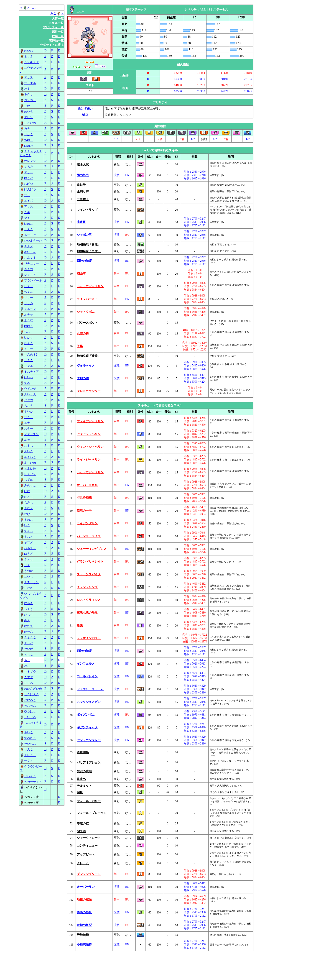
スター (28, 428)
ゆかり (28, 337)
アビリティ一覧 (53, 27)
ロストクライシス (89, 599)
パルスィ (30, 548)
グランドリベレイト (90, 561)
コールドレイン (87, 676)
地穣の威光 (84, 899)
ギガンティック (87, 727)
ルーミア (30, 235)
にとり (28, 497)
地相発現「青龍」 (89, 244)
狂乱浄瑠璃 (84, 497)
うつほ (28, 571)
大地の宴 (83, 378)
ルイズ (28, 200)
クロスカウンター (89, 391)
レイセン (30, 474)
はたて (28, 626)
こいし (28, 576)
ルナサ (28, 314)
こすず (28, 677)
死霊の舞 (83, 333)
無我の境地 (84, 771)
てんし (28, 531)
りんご (28, 749)
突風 (80, 792)
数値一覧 (58, 36)
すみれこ (30, 738)
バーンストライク (89, 536)
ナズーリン (31, 582)
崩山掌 (81, 273)
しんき (28, 229)
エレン (28, 117)
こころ (28, 683)
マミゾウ (30, 671)
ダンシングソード (89, 874)
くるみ (28, 166)
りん (27, 565)
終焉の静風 (84, 912)
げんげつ (30, 189)
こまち (28, 445)
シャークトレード (89, 837)
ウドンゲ (30, 388)
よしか (28, 643)
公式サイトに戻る (52, 44)
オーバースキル (87, 485)
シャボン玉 (84, 234)
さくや (28, 269)
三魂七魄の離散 (87, 612)
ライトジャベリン (89, 459)
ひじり (28, 614)
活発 (85, 115)
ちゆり (28, 140)
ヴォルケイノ (86, 365)
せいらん (30, 743)
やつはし (30, 711)
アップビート (86, 854)
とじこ (28, 654)
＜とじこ (28, 7)
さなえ (28, 508)
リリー (28, 297)
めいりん (30, 252)
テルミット (84, 785)
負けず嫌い (85, 108)
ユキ (27, 212)
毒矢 (80, 625)
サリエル (30, 83)
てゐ (27, 383)
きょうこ (30, 637)
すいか (28, 411)
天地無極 (83, 934)
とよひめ (30, 468)
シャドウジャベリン (90, 286)
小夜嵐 (81, 222)
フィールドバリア (89, 801)
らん (27, 331)
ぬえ (27, 620)
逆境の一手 (84, 510)
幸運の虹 (83, 823)
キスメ (28, 536)
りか (27, 105)
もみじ (28, 502)
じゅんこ (30, 776)
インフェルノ (86, 663)
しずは (28, 479)
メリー (28, 348)
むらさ (28, 603)
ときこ (28, 360)
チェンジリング (87, 587)
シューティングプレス (92, 548)
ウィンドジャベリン (90, 446)
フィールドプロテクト (92, 813)
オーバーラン (86, 886)
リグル (28, 366)
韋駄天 (81, 185)
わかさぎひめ (33, 688)
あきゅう (30, 457)
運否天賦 (83, 164)
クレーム (83, 863)
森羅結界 (83, 752)
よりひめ (30, 462)
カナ (27, 128)
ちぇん (28, 292)
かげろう (30, 700)
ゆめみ (28, 145)
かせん (28, 631)
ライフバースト (87, 299)
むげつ (28, 183)
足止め (81, 779)
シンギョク (31, 62)
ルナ (27, 423)
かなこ (28, 514)
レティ (28, 286)
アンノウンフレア (89, 740)
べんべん (30, 705)
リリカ (28, 303)
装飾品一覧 (56, 40)
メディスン (31, 434)
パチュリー (31, 263)
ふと (27, 660)
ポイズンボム (86, 714)
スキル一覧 (56, 23)
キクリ (28, 94)
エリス (28, 77)
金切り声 (83, 191)
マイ (27, 218)
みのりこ (30, 485)
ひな (27, 491)
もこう (28, 405)
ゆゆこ (28, 326)
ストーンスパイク (89, 574)
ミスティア (31, 371)
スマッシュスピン (89, 701)
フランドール (33, 280)
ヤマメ (28, 542)
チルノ (28, 246)
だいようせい (33, 240)
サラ (27, 195)
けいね (28, 377)
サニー (28, 417)
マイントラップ (87, 209)
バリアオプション (89, 762)
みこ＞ (57, 13)
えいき (28, 451)
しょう (28, 609)
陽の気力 (83, 175)
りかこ (28, 134)
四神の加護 (84, 260)
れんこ (28, 343)
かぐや (28, 400)
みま (27, 88)
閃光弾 (81, 831)
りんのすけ (31, 354)
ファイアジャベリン (90, 421)
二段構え (83, 199)
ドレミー (30, 755)
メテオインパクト (89, 638)
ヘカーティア (33, 781)
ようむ (28, 320)
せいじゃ (30, 717)
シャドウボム (86, 311)
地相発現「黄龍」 (89, 356)
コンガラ (30, 100)
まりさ (28, 56)
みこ (27, 665)
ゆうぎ (28, 553)
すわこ (28, 519)
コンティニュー (87, 845)
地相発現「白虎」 (89, 251)
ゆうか (28, 178)
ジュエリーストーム (90, 689)
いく (27, 525)
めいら (28, 111)
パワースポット (87, 322)
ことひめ (30, 123)
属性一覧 (58, 31)
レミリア (30, 274)
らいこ (28, 732)
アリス (28, 206)
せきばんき (31, 694)
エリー (28, 172)
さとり (28, 559)
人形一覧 (58, 18)
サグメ (28, 760)
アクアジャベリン (89, 434)
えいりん (30, 394)
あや (27, 440)
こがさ (28, 588)
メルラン (30, 309)
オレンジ (30, 161)
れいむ (28, 50)
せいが (28, 648)
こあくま (30, 257)
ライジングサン (87, 523)
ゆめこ (28, 223)
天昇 (80, 346)
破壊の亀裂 (84, 925)
